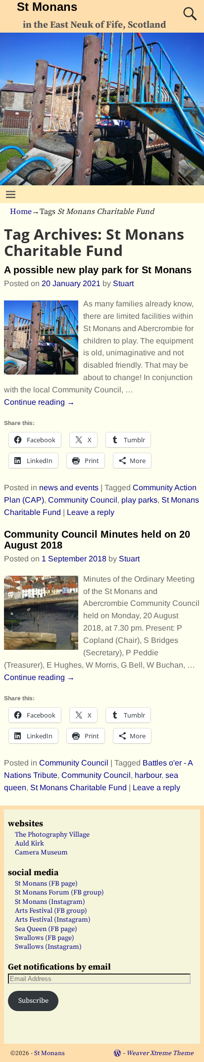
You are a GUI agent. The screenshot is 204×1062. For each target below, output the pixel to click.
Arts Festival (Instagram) (53, 919)
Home (21, 211)
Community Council (82, 500)
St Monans (47, 6)
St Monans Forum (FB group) (59, 892)
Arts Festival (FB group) (51, 910)
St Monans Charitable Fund (78, 787)
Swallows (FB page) (44, 938)
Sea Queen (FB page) (46, 929)
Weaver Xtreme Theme (160, 1053)
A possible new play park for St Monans (98, 269)
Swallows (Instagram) (48, 946)
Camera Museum (41, 852)
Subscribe (33, 1000)
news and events (69, 487)
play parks (139, 500)
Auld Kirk (29, 843)
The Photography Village (52, 834)
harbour (148, 775)
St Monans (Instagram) (50, 901)
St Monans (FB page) (46, 883)
